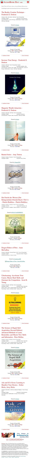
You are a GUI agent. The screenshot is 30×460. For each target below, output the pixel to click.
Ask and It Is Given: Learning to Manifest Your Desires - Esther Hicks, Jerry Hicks (13, 384)
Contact (6, 457)
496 (12, 439)
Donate (3, 457)
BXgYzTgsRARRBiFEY (17, 212)
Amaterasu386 (17, 259)
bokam (17, 72)
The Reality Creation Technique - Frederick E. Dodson (13, 13)
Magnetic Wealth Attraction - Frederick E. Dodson (12, 109)
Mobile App (17, 457)
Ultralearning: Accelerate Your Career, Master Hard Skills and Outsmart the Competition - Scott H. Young (14, 278)
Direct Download (25, 55)
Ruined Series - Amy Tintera (12, 154)
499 (21, 439)
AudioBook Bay (13, 1)
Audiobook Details (6, 55)
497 (15, 439)
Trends (10, 457)
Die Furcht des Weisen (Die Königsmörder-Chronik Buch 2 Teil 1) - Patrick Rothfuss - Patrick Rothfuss (15, 199)
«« (7, 439)
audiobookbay (23, 456)
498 (18, 439)
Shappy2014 (17, 162)
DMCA (13, 457)
